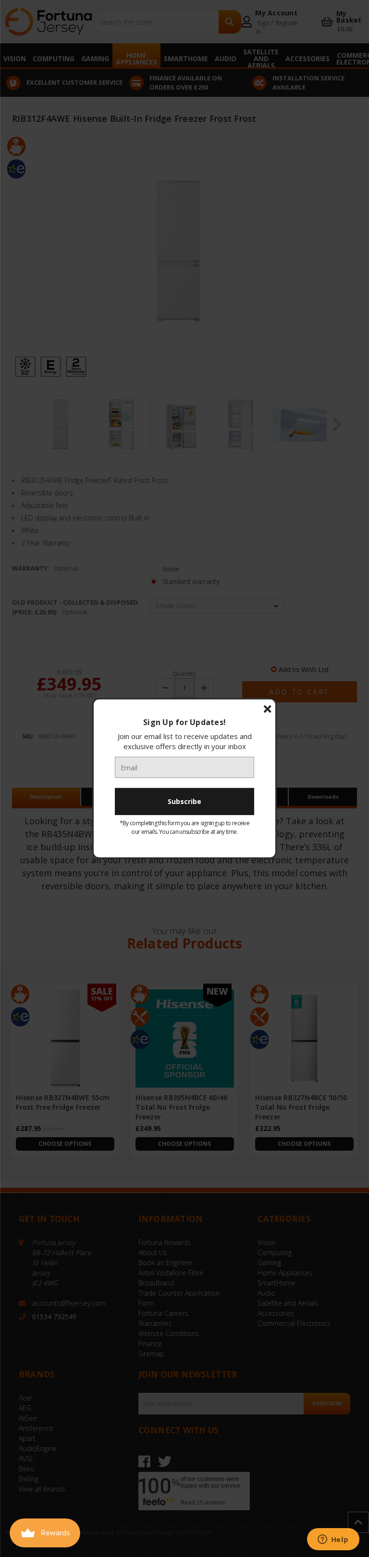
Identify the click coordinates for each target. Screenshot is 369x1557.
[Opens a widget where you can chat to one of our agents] (333, 1540)
